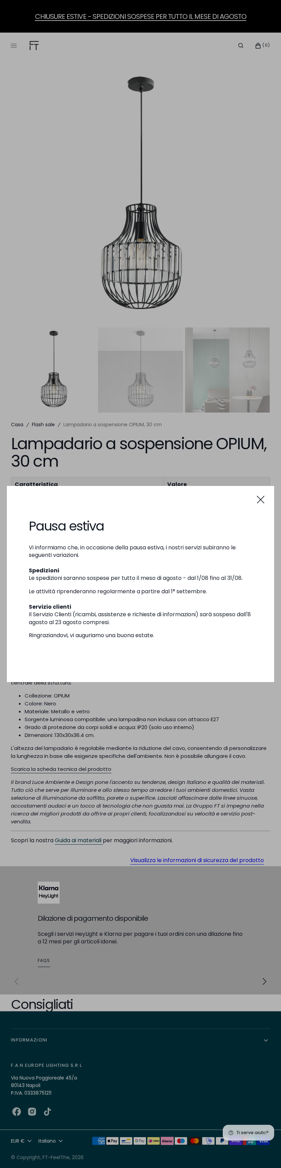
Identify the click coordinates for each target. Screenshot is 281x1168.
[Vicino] (261, 499)
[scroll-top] (265, 1152)
